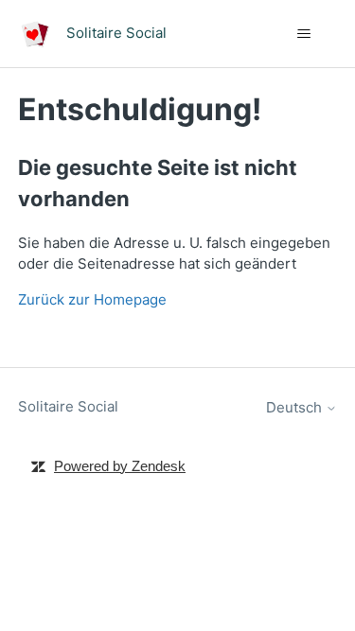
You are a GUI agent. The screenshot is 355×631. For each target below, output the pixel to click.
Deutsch (296, 407)
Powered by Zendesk (120, 466)
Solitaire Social (68, 406)
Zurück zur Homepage (92, 299)
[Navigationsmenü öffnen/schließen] (303, 34)
